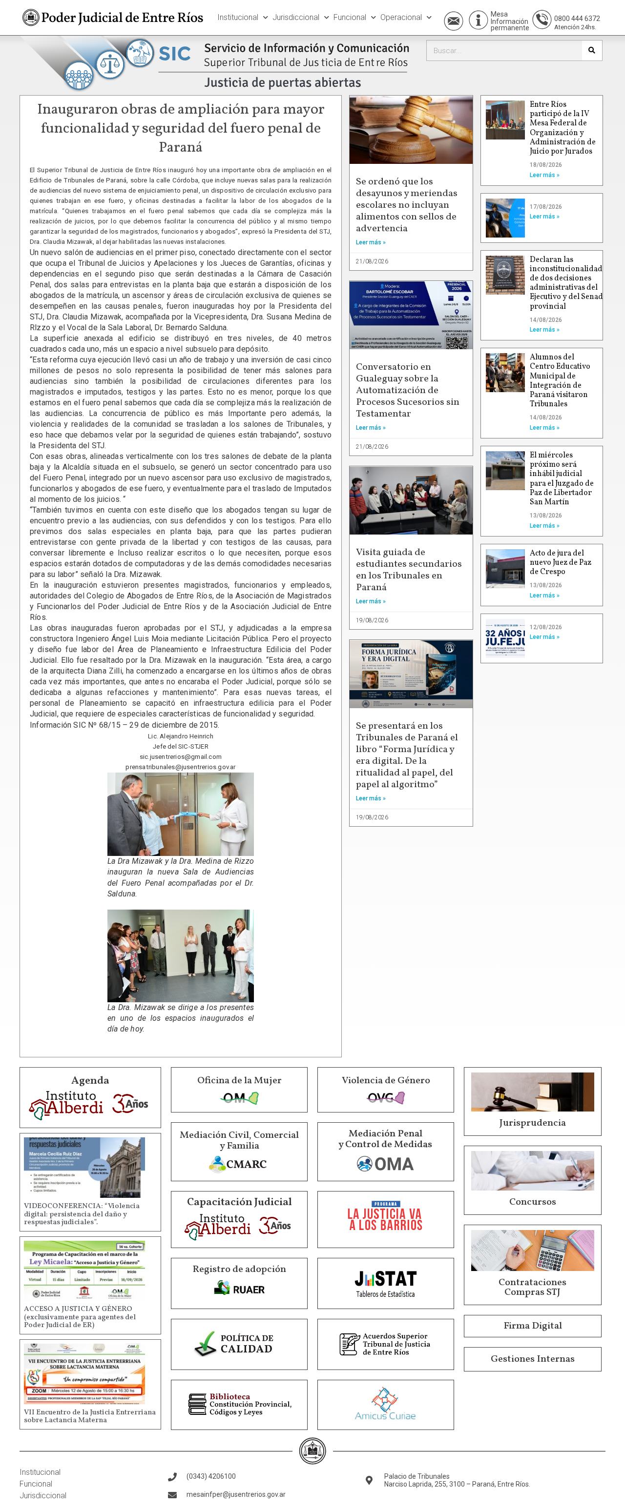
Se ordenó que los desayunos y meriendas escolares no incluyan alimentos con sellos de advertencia (407, 205)
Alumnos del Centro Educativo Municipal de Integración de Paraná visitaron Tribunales (560, 381)
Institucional (237, 17)
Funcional (349, 17)
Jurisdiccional (295, 17)
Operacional (401, 17)
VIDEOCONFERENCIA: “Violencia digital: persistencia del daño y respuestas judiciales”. (82, 1214)
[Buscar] (592, 50)
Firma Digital (532, 1326)
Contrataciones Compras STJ (532, 1287)
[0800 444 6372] (542, 19)
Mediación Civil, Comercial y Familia (239, 1141)
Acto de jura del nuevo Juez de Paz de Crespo (560, 562)
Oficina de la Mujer (239, 1081)
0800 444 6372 (577, 18)
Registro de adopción (239, 1269)
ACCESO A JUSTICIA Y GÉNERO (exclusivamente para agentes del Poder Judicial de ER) (80, 1317)
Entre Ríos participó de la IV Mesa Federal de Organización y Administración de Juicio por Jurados (563, 128)
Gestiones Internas (533, 1359)
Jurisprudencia (533, 1123)
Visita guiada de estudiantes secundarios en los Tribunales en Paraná (409, 570)
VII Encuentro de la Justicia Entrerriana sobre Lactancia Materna (90, 1417)
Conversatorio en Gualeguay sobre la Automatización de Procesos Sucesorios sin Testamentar (407, 390)
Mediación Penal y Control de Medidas (385, 1139)
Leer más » (371, 242)
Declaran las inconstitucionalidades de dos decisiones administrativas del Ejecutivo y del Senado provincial (570, 283)
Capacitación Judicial (239, 1202)
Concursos (532, 1202)
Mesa (499, 14)
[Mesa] (478, 20)
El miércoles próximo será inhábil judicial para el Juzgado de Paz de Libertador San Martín (562, 479)
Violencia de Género (386, 1081)
